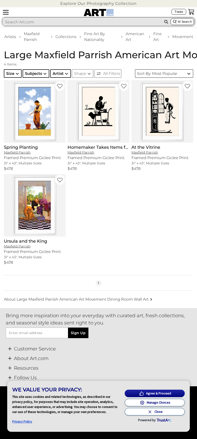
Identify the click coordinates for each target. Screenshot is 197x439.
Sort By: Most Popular (157, 73)
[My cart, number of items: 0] (191, 12)
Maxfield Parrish (32, 37)
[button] (98, 3)
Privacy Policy (22, 421)
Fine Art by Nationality (94, 37)
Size (10, 73)
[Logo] (99, 12)
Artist (58, 73)
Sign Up (78, 333)
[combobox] (82, 21)
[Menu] (6, 12)
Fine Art (157, 37)
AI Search (185, 21)
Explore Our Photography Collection (98, 3)
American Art (135, 37)
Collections (65, 36)
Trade (179, 11)
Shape (80, 73)
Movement (182, 36)
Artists (10, 36)
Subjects (33, 73)
